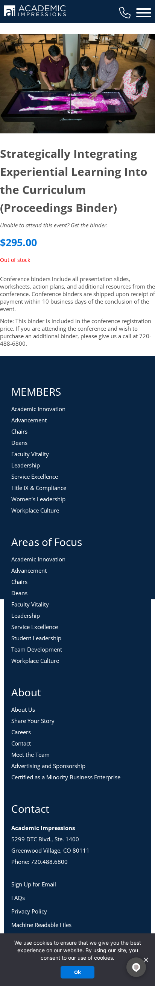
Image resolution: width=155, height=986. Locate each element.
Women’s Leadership (38, 499)
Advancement (29, 420)
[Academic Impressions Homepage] (35, 12)
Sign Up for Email (33, 884)
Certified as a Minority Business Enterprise (65, 777)
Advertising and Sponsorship (48, 766)
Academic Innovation (38, 409)
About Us (23, 709)
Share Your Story (33, 720)
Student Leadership (36, 638)
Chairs (19, 431)
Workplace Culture (35, 510)
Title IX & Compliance (38, 487)
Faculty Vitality (30, 454)
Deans (19, 442)
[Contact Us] (125, 12)
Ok (77, 972)
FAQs (18, 897)
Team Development (36, 649)
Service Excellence (34, 476)
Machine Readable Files (41, 925)
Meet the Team (30, 754)
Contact (21, 743)
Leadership (25, 465)
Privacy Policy (29, 911)
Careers (21, 732)
